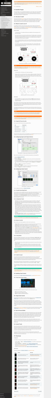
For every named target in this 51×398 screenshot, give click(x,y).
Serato (32, 134)
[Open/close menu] (0, 16)
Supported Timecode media (23, 345)
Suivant (39, 391)
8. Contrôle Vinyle (3, 16)
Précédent (16, 391)
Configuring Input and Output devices (34, 355)
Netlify (15, 396)
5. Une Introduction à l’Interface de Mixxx (5, 12)
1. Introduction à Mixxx (4, 7)
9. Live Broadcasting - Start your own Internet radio (5, 29)
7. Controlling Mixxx (3, 15)
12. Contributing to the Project (4, 33)
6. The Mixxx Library (3, 14)
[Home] (14, 6)
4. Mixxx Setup (3, 11)
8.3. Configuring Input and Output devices (5, 20)
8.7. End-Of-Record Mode (4, 25)
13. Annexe (2, 34)
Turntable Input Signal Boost (33, 388)
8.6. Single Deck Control (4, 24)
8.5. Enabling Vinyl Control (4, 23)
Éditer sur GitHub (39, 6)
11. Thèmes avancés (3, 32)
